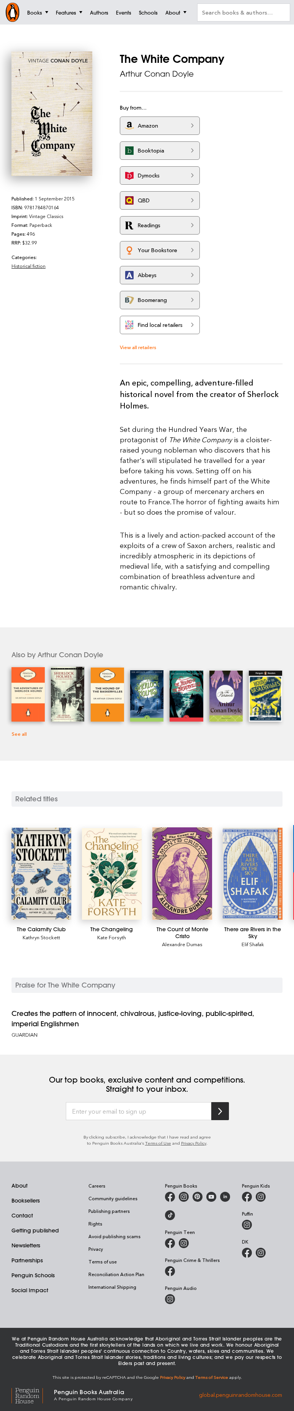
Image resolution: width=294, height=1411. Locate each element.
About (19, 1185)
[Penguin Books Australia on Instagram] (184, 1197)
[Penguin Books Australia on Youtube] (211, 1197)
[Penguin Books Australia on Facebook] (170, 1197)
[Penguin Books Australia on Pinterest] (198, 1197)
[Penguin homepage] (13, 12)
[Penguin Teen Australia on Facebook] (170, 1243)
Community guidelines (112, 1198)
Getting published (35, 1230)
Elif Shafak (253, 944)
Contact (22, 1215)
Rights (95, 1223)
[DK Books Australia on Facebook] (247, 1253)
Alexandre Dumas (182, 944)
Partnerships (27, 1260)
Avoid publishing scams (114, 1236)
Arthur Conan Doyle (157, 74)
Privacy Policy (193, 1143)
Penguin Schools (33, 1275)
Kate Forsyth (111, 937)
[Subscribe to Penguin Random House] (220, 1111)
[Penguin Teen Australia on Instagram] (184, 1243)
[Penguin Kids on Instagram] (261, 1197)
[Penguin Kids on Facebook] (247, 1197)
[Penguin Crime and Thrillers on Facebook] (170, 1271)
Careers (96, 1185)
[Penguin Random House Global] (32, 1394)
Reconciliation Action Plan (116, 1274)
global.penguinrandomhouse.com (240, 1394)
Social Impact (29, 1290)
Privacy (95, 1248)
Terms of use (102, 1261)
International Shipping (112, 1286)
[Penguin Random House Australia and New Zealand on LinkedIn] (225, 1197)
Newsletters (25, 1245)
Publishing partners (109, 1211)
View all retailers (138, 347)
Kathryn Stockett (41, 937)
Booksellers (25, 1200)
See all (19, 733)
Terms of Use (158, 1143)
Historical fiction (28, 266)
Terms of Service (211, 1377)
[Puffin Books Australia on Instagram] (247, 1225)
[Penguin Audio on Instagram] (170, 1299)
